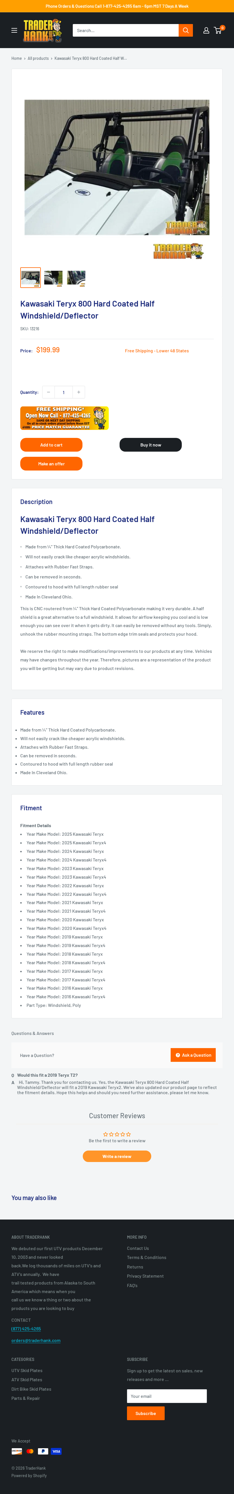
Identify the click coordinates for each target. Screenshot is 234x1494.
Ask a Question (196, 1055)
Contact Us (138, 1248)
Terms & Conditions (146, 1257)
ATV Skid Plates (26, 1379)
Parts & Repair (25, 1398)
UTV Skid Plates (27, 1370)
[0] (217, 30)
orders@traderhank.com (35, 1340)
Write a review (117, 1156)
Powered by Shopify (29, 1475)
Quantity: (29, 392)
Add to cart (51, 444)
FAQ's (132, 1285)
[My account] (206, 30)
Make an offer (51, 463)
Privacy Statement (145, 1275)
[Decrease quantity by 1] (49, 392)
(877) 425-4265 (26, 1328)
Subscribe (146, 1413)
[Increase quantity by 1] (79, 392)
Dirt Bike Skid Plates (31, 1389)
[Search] (186, 30)
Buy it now (150, 444)
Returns (135, 1266)
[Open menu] (14, 30)
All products (38, 58)
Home (16, 58)
